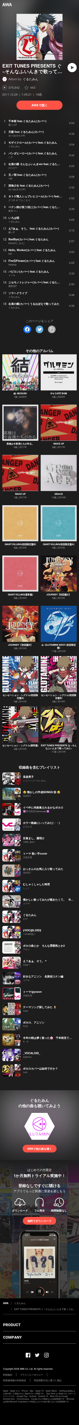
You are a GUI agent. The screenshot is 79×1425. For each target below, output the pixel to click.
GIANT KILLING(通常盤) (20, 594)
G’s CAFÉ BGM (58, 393)
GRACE (58, 494)
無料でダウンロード (39, 1221)
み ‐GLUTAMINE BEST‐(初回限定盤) (58, 646)
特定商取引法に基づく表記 (48, 1380)
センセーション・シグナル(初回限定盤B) (58, 696)
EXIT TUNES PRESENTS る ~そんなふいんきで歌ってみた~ (59, 747)
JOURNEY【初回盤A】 (58, 594)
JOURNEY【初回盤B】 (20, 644)
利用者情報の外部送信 (14, 1380)
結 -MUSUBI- (20, 393)
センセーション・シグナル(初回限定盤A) (20, 696)
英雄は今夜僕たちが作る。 (20, 443)
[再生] (72, 67)
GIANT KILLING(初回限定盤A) (58, 544)
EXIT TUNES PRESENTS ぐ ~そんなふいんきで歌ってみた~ (45, 1309)
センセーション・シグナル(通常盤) (20, 745)
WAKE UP (58, 443)
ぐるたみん (30, 79)
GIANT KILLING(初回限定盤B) (20, 544)
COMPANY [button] (12, 1337)
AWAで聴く (39, 105)
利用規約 (7, 1374)
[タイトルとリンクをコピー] (52, 329)
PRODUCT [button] (12, 1325)
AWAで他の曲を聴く (39, 1149)
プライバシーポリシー (31, 1374)
